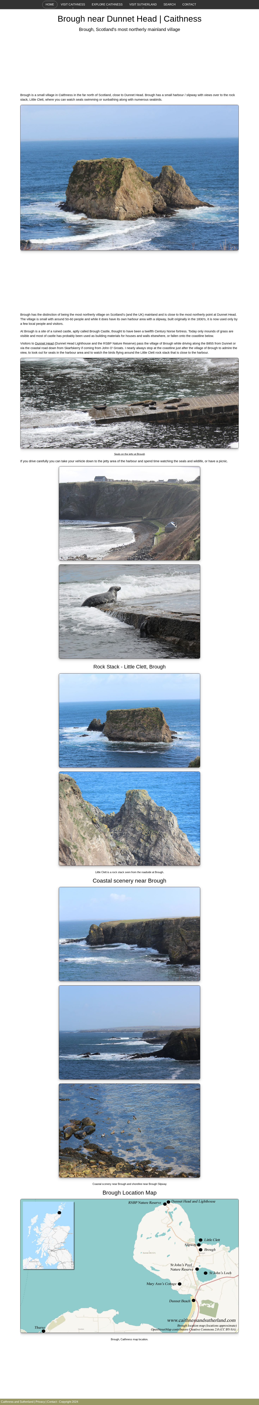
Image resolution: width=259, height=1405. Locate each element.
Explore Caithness (107, 4)
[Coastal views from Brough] (129, 1078)
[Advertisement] (129, 62)
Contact (189, 4)
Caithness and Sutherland (17, 1401)
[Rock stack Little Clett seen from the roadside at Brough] (129, 249)
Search (170, 4)
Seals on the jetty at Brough (129, 454)
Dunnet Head (44, 343)
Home (50, 4)
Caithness (183, 18)
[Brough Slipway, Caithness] (129, 559)
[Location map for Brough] (129, 1332)
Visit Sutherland (143, 4)
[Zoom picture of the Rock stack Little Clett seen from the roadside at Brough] (129, 864)
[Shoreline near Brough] (129, 1176)
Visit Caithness (73, 4)
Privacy (40, 1401)
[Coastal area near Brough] (129, 980)
